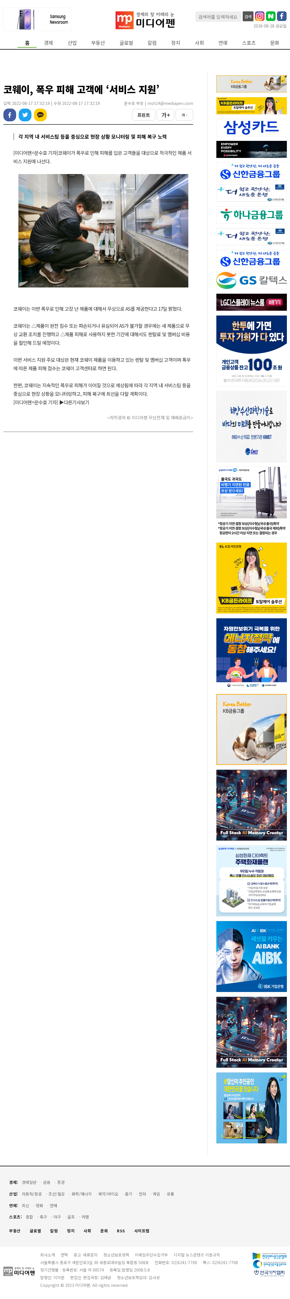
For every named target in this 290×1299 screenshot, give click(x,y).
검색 (248, 16)
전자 (142, 1194)
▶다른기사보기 (74, 402)
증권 (61, 1182)
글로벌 (126, 42)
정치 (175, 42)
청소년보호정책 (116, 1255)
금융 (46, 1182)
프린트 (143, 114)
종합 (29, 1217)
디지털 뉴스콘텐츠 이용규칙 (197, 1255)
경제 (48, 42)
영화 (39, 1205)
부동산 (98, 42)
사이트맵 (142, 1230)
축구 (43, 1217)
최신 (25, 1205)
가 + (165, 115)
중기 (128, 1194)
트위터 (25, 115)
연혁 (64, 1255)
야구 (57, 1217)
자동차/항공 (32, 1194)
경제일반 (29, 1182)
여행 (85, 1217)
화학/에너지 (82, 1194)
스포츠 (249, 42)
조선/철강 (56, 1194)
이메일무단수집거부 (151, 1255)
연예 (222, 42)
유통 (170, 1194)
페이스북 (9, 115)
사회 (199, 42)
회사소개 (47, 1255)
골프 (71, 1217)
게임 (156, 1194)
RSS (121, 1230)
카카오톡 (40, 115)
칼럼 (152, 42)
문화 (274, 42)
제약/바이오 (108, 1194)
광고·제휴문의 (86, 1255)
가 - (184, 115)
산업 (72, 42)
